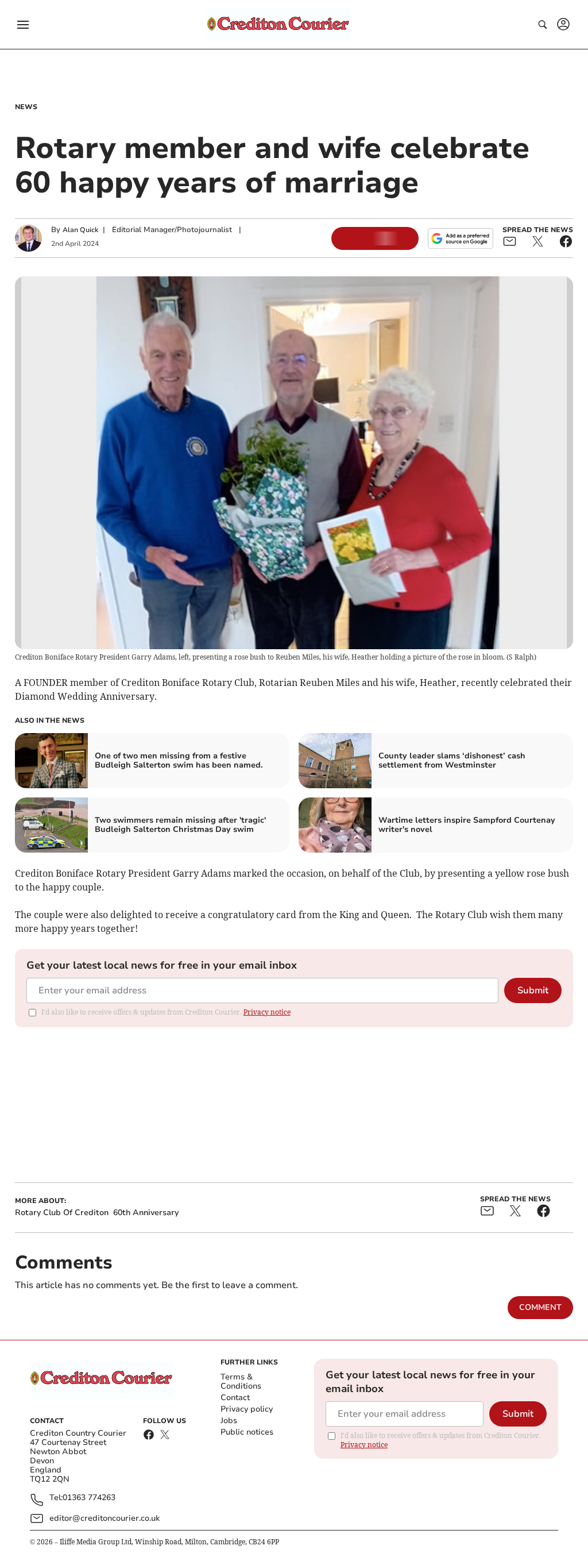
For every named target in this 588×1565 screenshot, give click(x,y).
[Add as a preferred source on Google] (460, 238)
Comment (540, 1307)
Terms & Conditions (240, 1381)
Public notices (246, 1432)
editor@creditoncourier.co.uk (104, 1518)
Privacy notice (267, 1012)
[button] (23, 24)
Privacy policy (246, 1409)
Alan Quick (80, 229)
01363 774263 (89, 1498)
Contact (235, 1397)
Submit (532, 990)
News (26, 106)
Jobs (228, 1420)
